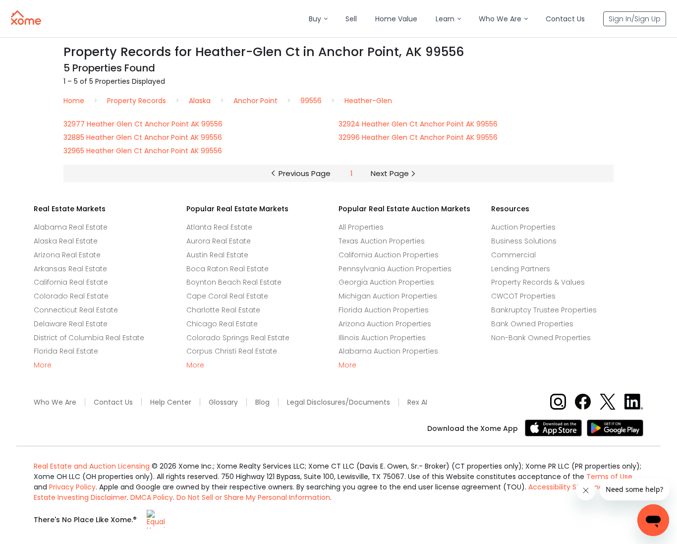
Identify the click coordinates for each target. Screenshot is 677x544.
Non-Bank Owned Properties (541, 338)
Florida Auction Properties (383, 310)
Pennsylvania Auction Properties (394, 269)
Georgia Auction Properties (386, 282)
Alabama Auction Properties (388, 351)
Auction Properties (523, 227)
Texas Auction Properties (381, 241)
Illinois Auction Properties (382, 338)
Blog (262, 402)
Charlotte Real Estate (223, 310)
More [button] (43, 365)
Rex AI (417, 402)
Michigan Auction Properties (387, 296)
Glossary (223, 402)
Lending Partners (520, 269)
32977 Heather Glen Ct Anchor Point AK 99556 (143, 124)
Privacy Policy (72, 487)
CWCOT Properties (523, 296)
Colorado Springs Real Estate (237, 338)
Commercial (513, 255)
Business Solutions (524, 241)
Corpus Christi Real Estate (231, 351)
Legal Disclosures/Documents (338, 402)
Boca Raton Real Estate (227, 269)
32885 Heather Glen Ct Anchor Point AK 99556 (142, 137)
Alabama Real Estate (71, 227)
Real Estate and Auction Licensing (92, 466)
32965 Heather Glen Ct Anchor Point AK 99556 (142, 151)
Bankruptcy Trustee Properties (544, 310)
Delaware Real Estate (71, 324)
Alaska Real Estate (66, 241)
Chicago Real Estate (222, 324)
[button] (318, 19)
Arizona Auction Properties (384, 324)
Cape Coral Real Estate (227, 296)
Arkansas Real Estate (70, 269)
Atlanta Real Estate (219, 227)
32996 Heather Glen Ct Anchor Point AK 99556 (418, 137)
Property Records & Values (538, 282)
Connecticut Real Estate (76, 310)
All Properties (361, 227)
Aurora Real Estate (218, 241)
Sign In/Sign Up (635, 19)
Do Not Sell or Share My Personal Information (253, 497)
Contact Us (113, 402)
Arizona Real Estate (67, 255)
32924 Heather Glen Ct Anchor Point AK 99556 (418, 124)
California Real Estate (71, 282)
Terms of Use (609, 477)
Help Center (170, 402)
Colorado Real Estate (71, 296)
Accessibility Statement (569, 487)
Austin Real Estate (217, 255)
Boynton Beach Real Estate (234, 282)
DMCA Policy (151, 497)
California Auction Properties (388, 255)
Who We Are (55, 402)
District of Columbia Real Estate (89, 338)
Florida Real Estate (66, 351)
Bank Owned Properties (532, 324)
